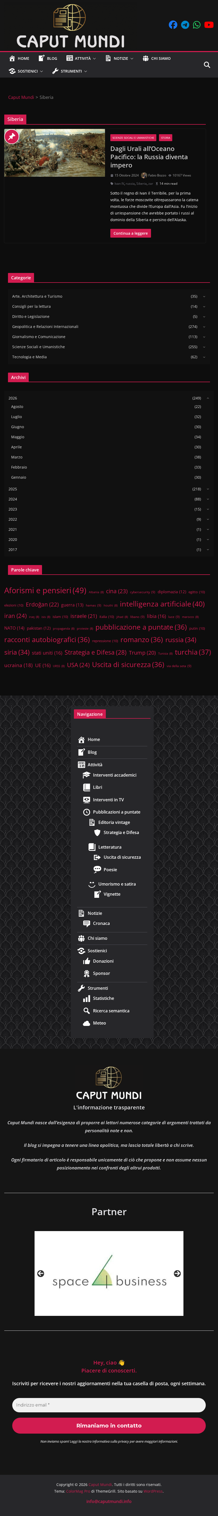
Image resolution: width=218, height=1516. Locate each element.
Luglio (16, 416)
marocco (190, 617)
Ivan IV (119, 183)
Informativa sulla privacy (110, 1441)
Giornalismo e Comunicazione (38, 336)
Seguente (177, 1273)
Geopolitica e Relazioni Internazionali (45, 326)
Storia (165, 138)
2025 (13, 488)
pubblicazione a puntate (141, 627)
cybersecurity (142, 592)
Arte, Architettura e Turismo (37, 296)
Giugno (17, 426)
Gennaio (18, 477)
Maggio (17, 436)
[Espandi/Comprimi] (203, 296)
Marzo (16, 457)
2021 (13, 529)
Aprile (16, 446)
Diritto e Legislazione (30, 316)
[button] (93, 58)
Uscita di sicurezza (128, 664)
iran (15, 616)
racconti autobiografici (47, 639)
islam (60, 616)
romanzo (141, 639)
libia (156, 616)
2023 (13, 509)
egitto (196, 591)
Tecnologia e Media (29, 356)
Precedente (40, 1273)
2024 (13, 499)
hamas (93, 605)
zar (150, 183)
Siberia (141, 183)
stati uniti (47, 653)
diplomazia (172, 591)
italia (106, 616)
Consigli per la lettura (31, 306)
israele (83, 616)
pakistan (39, 628)
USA (78, 665)
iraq (34, 617)
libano (137, 616)
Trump (142, 652)
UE (43, 665)
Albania (96, 592)
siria (17, 651)
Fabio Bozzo (157, 175)
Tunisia (165, 653)
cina (117, 591)
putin (197, 628)
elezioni (13, 605)
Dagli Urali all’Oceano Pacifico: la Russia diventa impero (149, 156)
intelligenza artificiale (162, 604)
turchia (193, 652)
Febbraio (19, 467)
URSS (59, 666)
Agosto (17, 406)
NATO (14, 628)
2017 (13, 549)
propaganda (63, 628)
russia (130, 183)
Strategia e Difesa (96, 652)
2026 (13, 398)
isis (45, 617)
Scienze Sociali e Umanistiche (133, 138)
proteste (85, 628)
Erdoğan (42, 604)
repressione (105, 640)
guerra (72, 605)
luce (174, 616)
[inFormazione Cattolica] (120, 1273)
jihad (122, 617)
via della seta (179, 666)
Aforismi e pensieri (45, 590)
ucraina (18, 665)
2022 (13, 519)
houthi (111, 605)
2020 (13, 539)
